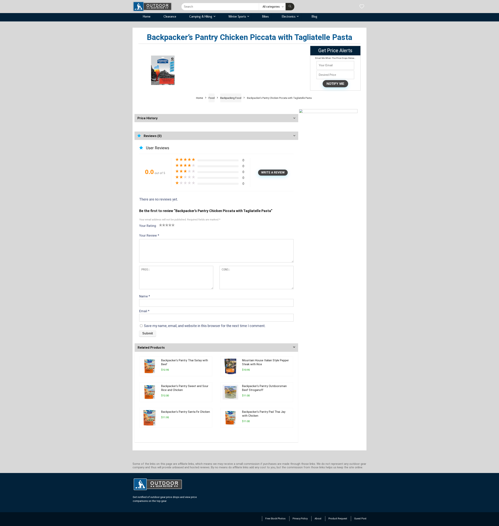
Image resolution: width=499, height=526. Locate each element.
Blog (314, 16)
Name (144, 296)
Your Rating (147, 226)
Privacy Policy (300, 518)
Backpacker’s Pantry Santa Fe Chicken (185, 412)
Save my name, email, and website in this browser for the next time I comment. (204, 326)
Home (146, 16)
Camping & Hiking (200, 16)
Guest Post (360, 518)
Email (144, 311)
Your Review (149, 235)
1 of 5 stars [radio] (160, 224)
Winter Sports (237, 16)
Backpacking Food (230, 97)
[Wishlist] (361, 7)
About (318, 518)
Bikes (265, 16)
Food (212, 97)
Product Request (337, 518)
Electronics (289, 16)
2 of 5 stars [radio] (162, 224)
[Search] (290, 6)
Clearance (170, 16)
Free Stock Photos (275, 518)
